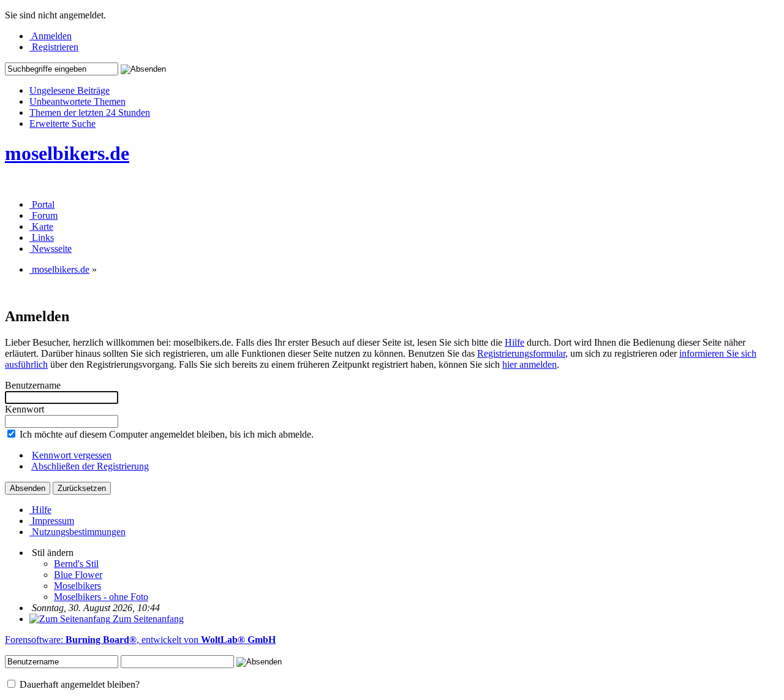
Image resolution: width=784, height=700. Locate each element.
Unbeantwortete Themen (77, 101)
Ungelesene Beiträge (69, 90)
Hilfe (514, 342)
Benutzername (33, 385)
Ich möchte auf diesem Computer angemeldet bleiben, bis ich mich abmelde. (165, 434)
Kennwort (24, 409)
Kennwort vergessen (71, 455)
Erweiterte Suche (62, 123)
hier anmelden (529, 364)
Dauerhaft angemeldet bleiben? (78, 684)
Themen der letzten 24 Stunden (89, 112)
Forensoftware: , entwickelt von (140, 639)
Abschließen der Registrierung (90, 466)
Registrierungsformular (521, 353)
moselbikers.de (67, 153)
